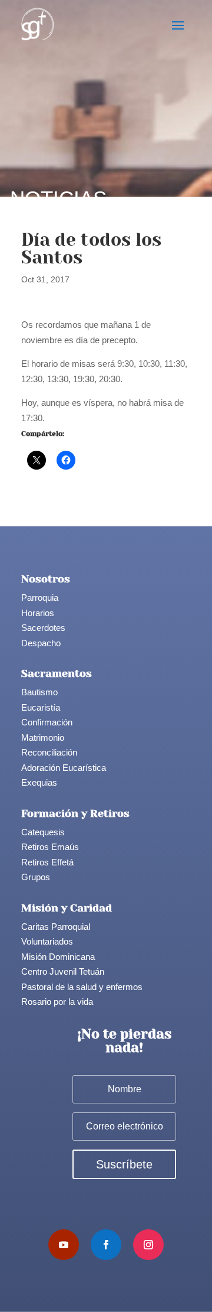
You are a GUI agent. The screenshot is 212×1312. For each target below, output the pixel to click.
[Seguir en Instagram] (148, 1244)
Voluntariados (47, 941)
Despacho (41, 643)
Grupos (35, 877)
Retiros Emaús (50, 847)
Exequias (39, 782)
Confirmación (46, 722)
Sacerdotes (43, 628)
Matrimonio (42, 737)
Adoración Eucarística (63, 768)
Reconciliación (49, 752)
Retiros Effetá (47, 862)
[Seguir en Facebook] (106, 1244)
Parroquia (39, 597)
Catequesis (43, 832)
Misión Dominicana (58, 957)
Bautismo (39, 692)
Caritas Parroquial (55, 927)
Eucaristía (40, 707)
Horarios (37, 613)
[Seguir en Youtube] (63, 1244)
